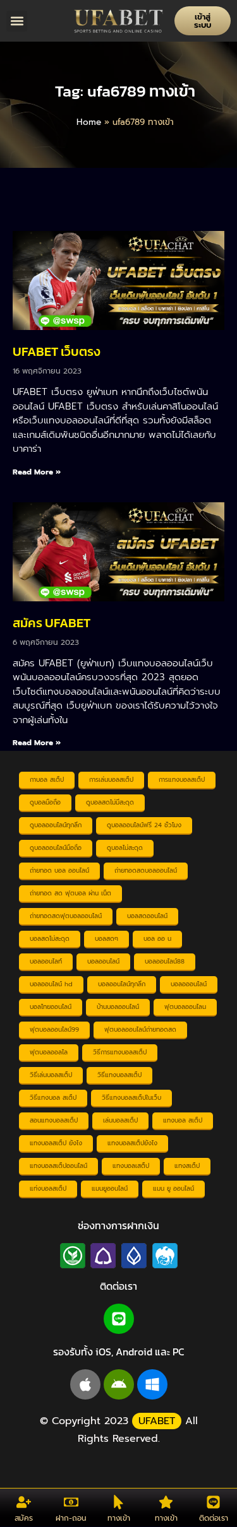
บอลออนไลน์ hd (51, 984)
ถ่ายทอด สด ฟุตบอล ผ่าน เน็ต (70, 893)
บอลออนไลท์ (46, 961)
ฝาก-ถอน (71, 1518)
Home (88, 122)
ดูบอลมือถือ (45, 802)
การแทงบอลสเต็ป (182, 779)
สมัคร (24, 1518)
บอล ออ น (157, 938)
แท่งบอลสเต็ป (48, 1188)
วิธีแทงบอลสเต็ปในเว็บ (131, 1097)
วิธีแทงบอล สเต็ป (53, 1097)
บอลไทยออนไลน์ (50, 1006)
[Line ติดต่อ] (213, 1502)
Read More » (37, 472)
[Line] (119, 1319)
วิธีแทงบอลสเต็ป (119, 1075)
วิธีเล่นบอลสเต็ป (51, 1075)
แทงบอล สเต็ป (182, 1120)
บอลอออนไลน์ (189, 984)
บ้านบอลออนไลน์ (118, 1006)
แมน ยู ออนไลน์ (173, 1188)
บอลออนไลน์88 (165, 961)
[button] (16, 21)
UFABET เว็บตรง (56, 351)
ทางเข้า (118, 1518)
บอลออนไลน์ (103, 961)
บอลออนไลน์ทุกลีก (121, 984)
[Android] (119, 1384)
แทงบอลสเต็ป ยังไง (56, 1143)
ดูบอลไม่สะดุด (125, 847)
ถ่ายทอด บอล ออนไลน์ (59, 870)
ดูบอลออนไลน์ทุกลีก (56, 825)
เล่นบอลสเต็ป (120, 1120)
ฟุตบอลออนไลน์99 (54, 1029)
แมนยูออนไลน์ (110, 1188)
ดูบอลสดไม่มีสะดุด (110, 802)
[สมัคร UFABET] (23, 1502)
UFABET (156, 1421)
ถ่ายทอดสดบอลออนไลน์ (145, 870)
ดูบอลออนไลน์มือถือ (56, 847)
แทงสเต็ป (187, 1165)
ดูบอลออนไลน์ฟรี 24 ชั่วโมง (144, 825)
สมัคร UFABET (51, 622)
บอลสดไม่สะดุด (50, 938)
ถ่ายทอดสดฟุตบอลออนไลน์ (66, 916)
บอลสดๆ (106, 938)
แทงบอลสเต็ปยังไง (132, 1143)
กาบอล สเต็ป (47, 779)
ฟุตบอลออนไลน (185, 1006)
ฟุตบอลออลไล (49, 1052)
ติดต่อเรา (213, 1518)
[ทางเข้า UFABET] (118, 1502)
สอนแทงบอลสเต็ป (54, 1120)
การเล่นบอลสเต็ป (111, 779)
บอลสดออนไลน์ (147, 916)
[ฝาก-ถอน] (71, 1502)
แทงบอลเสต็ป (130, 1165)
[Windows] (152, 1384)
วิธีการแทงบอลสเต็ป (120, 1052)
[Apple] (85, 1384)
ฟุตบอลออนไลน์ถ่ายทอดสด (140, 1029)
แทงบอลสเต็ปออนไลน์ (58, 1165)
